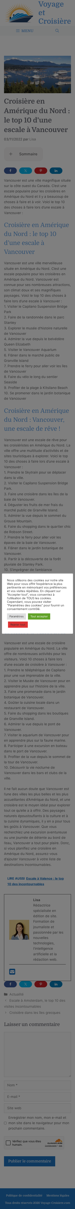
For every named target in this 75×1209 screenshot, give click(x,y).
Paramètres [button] (16, 616)
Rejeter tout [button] (17, 624)
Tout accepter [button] (39, 616)
